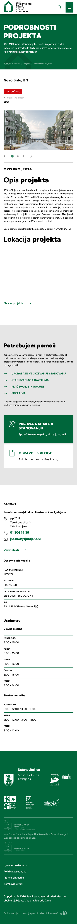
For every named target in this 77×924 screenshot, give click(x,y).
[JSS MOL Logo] (18, 6)
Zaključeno (12, 91)
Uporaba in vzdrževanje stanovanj (38, 373)
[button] (12, 156)
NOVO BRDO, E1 (62, 229)
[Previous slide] (6, 156)
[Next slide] (30, 156)
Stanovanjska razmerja (30, 380)
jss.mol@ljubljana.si (25, 539)
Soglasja (18, 393)
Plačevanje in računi (27, 386)
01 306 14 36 (19, 532)
